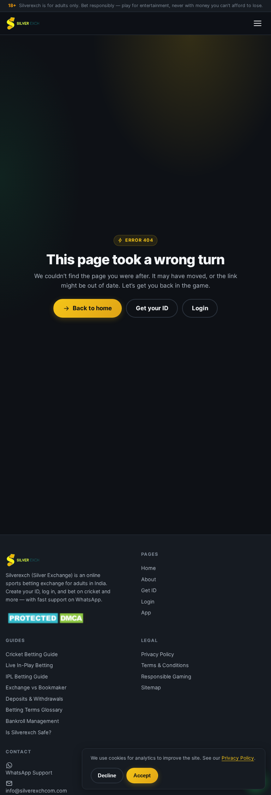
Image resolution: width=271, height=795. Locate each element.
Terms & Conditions (165, 665)
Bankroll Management (32, 721)
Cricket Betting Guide (32, 654)
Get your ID (152, 308)
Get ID (149, 590)
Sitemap (151, 687)
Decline (107, 775)
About (148, 579)
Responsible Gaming (166, 676)
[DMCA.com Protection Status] (47, 618)
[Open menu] (257, 23)
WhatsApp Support (29, 773)
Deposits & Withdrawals (34, 699)
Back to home (92, 308)
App (146, 613)
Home (148, 568)
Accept (142, 775)
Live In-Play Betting (29, 665)
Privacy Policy (157, 654)
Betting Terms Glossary (34, 710)
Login (200, 308)
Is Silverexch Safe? (28, 732)
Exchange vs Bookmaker (36, 687)
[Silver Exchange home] (23, 23)
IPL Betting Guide (27, 676)
